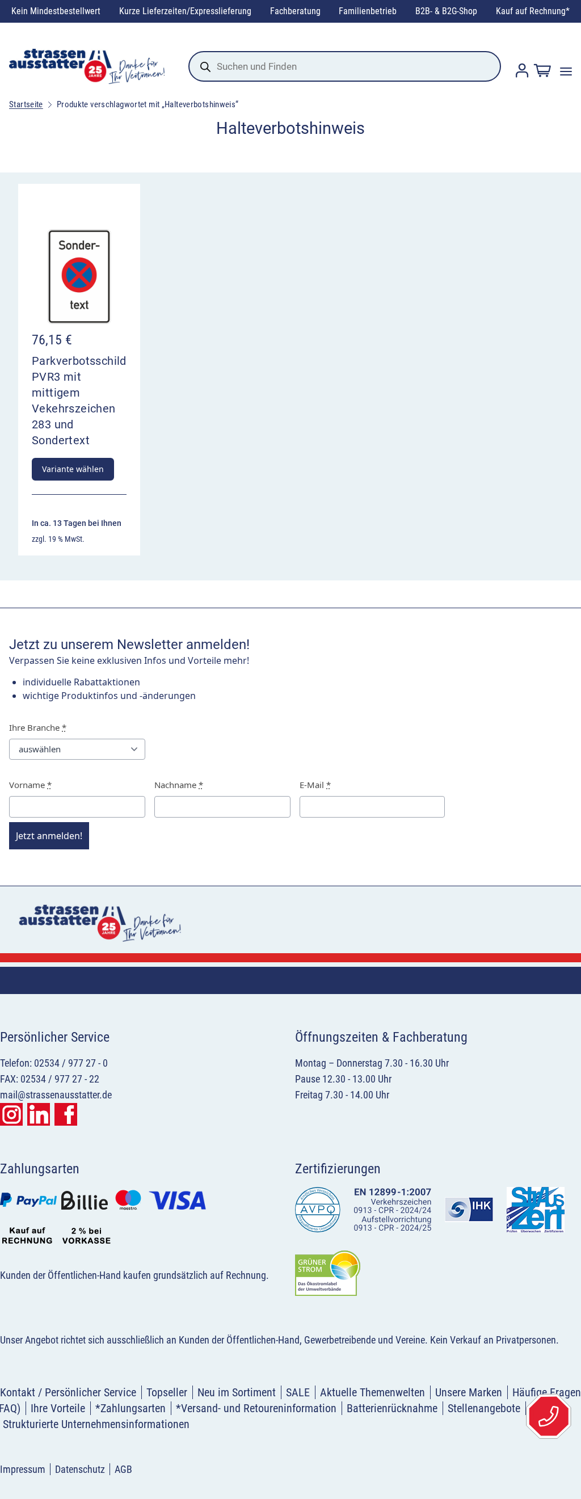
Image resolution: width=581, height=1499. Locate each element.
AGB (123, 1469)
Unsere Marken (468, 1392)
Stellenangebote (484, 1408)
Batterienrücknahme (392, 1408)
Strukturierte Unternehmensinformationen (96, 1424)
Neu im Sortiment (236, 1392)
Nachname (178, 784)
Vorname (30, 784)
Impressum (22, 1469)
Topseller (166, 1392)
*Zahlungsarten (130, 1408)
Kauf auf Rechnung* (533, 11)
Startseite (26, 104)
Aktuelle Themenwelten (372, 1392)
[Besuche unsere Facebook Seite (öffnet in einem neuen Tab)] (65, 1114)
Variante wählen (73, 469)
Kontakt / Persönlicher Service (68, 1392)
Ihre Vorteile (58, 1408)
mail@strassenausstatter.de (56, 1095)
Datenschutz (80, 1469)
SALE (298, 1392)
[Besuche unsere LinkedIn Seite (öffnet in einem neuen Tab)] (38, 1114)
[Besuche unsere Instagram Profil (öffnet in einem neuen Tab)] (11, 1114)
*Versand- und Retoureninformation (256, 1408)
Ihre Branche (37, 727)
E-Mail (315, 784)
